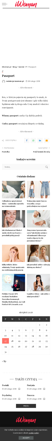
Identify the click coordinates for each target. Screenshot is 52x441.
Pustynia (31, 385)
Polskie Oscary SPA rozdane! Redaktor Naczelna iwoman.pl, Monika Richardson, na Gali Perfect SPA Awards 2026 (13, 299)
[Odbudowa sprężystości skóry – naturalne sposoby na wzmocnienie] (13, 189)
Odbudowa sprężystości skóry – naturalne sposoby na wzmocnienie (13, 203)
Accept (26, 438)
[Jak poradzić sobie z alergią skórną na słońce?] (38, 253)
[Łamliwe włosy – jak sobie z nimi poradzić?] (38, 282)
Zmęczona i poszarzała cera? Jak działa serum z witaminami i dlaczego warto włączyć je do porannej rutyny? (37, 235)
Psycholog (7, 395)
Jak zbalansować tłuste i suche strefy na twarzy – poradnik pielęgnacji (12, 233)
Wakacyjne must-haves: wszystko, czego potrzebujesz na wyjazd (37, 203)
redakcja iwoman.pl (15, 81)
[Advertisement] (26, 36)
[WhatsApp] (33, 140)
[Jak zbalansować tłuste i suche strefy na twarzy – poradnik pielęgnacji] (13, 219)
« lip (4, 361)
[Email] (46, 140)
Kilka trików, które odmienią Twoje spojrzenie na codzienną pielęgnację (13, 267)
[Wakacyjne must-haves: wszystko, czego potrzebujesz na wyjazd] (38, 189)
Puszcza (30, 395)
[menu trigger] (5, 4)
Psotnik (5, 385)
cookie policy (34, 433)
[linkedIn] (40, 140)
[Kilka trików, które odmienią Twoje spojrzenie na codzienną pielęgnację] (13, 253)
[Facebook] (26, 140)
